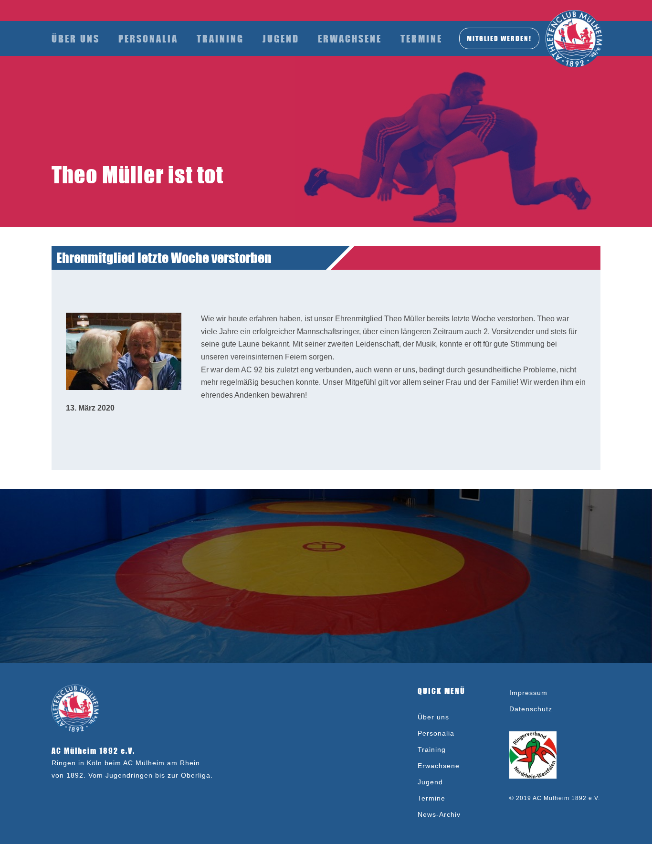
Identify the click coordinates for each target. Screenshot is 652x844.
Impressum (528, 692)
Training (220, 38)
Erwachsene (350, 38)
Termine (421, 38)
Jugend (281, 38)
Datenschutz (530, 709)
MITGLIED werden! (499, 38)
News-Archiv (439, 814)
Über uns (76, 38)
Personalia (148, 38)
